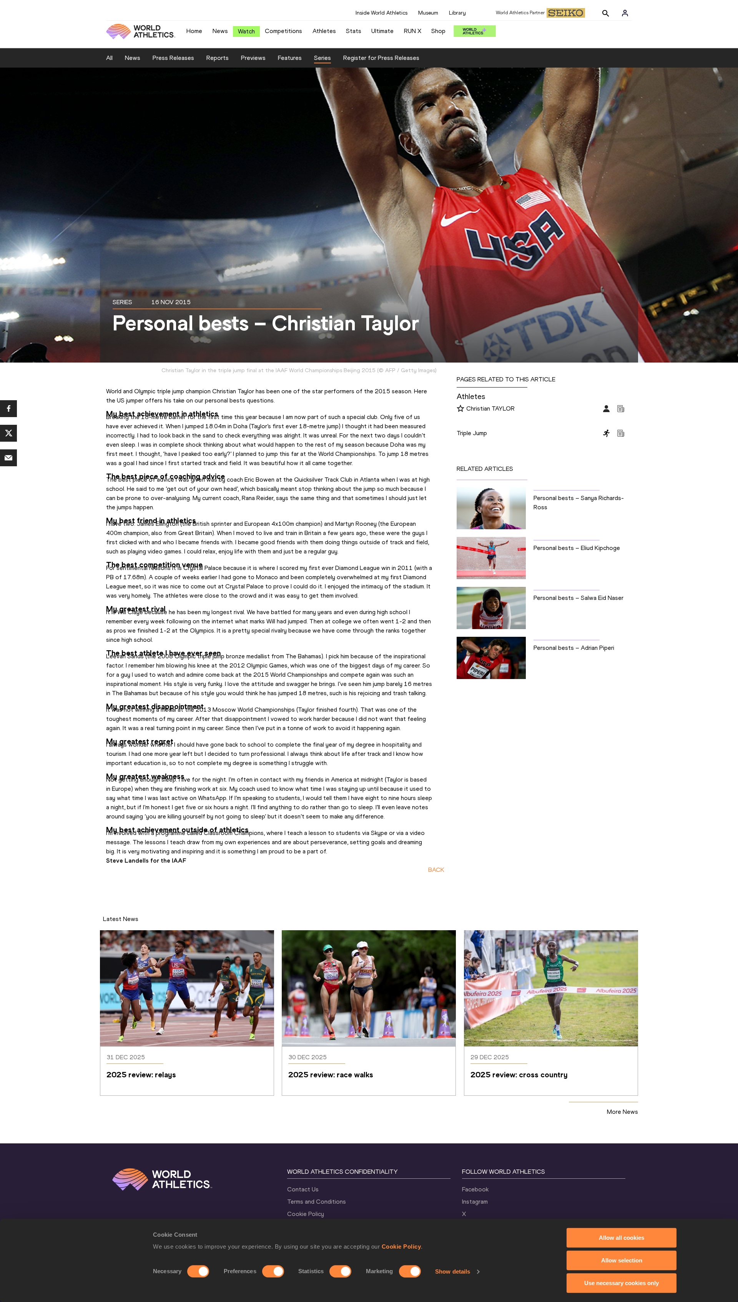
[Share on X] (8, 433)
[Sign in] (625, 13)
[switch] (273, 1271)
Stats (353, 31)
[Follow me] (460, 409)
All (109, 57)
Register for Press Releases (381, 57)
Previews (253, 57)
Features (290, 57)
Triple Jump (472, 433)
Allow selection (621, 1260)
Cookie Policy (401, 1246)
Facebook (475, 1189)
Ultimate (382, 31)
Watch (246, 31)
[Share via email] (8, 457)
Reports (217, 57)
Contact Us (303, 1189)
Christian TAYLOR (490, 408)
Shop (438, 31)
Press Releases (173, 57)
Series (322, 57)
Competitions (283, 31)
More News (622, 1111)
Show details (452, 1271)
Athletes (324, 31)
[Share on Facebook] (8, 408)
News (220, 31)
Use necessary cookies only (621, 1283)
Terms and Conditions (316, 1201)
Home (194, 31)
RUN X (412, 31)
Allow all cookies (621, 1237)
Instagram (475, 1201)
